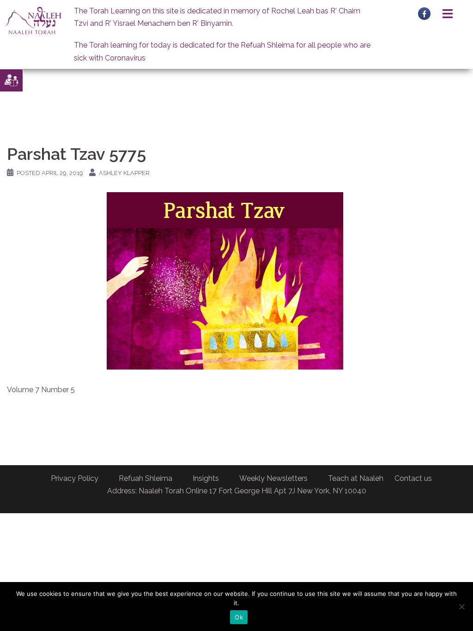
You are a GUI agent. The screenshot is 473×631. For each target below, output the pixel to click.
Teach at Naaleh (355, 478)
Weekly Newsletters (273, 478)
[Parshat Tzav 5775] (225, 280)
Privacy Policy (74, 478)
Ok (239, 617)
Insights (206, 478)
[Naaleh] (33, 20)
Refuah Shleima (145, 478)
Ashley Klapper (124, 173)
